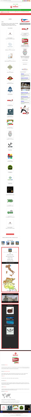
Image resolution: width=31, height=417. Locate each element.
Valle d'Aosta (22, 374)
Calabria (7, 373)
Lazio (20, 373)
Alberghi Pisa (10, 383)
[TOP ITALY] (10, 311)
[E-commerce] (10, 167)
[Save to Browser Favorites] (27, 69)
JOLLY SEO (10, 150)
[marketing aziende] (10, 33)
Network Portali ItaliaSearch (7, 0)
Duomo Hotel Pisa (7, 384)
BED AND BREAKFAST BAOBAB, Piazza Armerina (10, 325)
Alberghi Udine (10, 257)
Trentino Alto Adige (16, 374)
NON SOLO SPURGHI (10, 72)
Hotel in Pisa (4, 383)
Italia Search (21, 413)
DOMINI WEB (10, 183)
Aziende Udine (9, 260)
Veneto (24, 374)
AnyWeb (9, 413)
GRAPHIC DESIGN (10, 161)
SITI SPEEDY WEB (10, 105)
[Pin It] (25, 69)
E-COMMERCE (10, 172)
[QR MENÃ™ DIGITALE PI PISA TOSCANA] (3, 407)
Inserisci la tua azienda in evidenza (10, 228)
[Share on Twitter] (26, 69)
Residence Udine (10, 259)
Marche (2, 374)
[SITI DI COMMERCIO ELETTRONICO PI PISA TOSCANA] (15, 407)
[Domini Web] (10, 178)
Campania (10, 373)
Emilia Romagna (13, 373)
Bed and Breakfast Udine (10, 256)
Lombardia (24, 373)
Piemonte (4, 374)
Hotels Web (18, 413)
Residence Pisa (14, 383)
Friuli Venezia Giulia (10, 240)
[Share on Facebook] (22, 69)
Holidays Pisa (22, 383)
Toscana (13, 374)
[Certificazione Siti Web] (10, 189)
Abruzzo (2, 373)
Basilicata (5, 373)
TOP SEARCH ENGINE (10, 83)
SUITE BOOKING (10, 94)
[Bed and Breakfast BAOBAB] (10, 320)
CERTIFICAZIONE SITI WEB (10, 194)
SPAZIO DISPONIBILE (10, 227)
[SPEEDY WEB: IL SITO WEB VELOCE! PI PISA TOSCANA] (27, 407)
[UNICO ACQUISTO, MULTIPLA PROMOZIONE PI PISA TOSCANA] (9, 407)
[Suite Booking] (10, 89)
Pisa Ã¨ (29, 383)
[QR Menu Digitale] (10, 111)
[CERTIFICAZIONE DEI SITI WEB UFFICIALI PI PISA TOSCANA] (21, 407)
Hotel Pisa (7, 383)
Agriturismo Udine (10, 254)
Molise (27, 373)
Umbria (19, 374)
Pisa (10, 413)
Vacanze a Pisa (26, 383)
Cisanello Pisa (3, 384)
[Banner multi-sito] (10, 200)
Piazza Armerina (15, 413)
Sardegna (9, 374)
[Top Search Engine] (10, 78)
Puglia (6, 374)
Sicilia (11, 374)
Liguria (22, 373)
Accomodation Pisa (18, 383)
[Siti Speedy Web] (10, 100)
